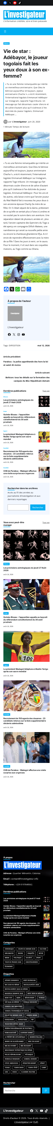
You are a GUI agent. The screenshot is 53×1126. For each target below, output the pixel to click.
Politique (17, 958)
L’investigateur (19, 121)
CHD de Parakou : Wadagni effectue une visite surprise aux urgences (19, 472)
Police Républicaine (13, 1054)
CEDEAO (42, 998)
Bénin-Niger (29, 998)
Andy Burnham (29, 980)
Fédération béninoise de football (19, 1028)
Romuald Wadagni (12, 1059)
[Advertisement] (26, 815)
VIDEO (14, 1072)
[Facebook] (5, 3)
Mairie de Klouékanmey (14, 1041)
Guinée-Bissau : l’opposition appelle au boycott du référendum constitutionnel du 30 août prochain (19, 418)
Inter (5, 411)
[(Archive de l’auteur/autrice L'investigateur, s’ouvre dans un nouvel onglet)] (5, 123)
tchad (7, 1067)
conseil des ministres (13, 1006)
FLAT (35, 1121)
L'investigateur (13, 1110)
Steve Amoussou (11, 1063)
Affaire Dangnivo (12, 980)
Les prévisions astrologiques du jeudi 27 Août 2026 (18, 401)
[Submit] (46, 1090)
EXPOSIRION (9, 1020)
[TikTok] (19, 3)
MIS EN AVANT (26, 1046)
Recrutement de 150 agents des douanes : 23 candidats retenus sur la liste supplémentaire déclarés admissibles (18, 455)
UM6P (44, 1067)
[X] (10, 3)
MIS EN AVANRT (10, 1046)
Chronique (9, 949)
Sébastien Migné (29, 1063)
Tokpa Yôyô (32, 1067)
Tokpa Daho (19, 1067)
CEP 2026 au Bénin (12, 1002)
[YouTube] (15, 3)
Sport (5, 431)
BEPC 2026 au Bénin (35, 993)
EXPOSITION (14, 345)
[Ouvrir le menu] (5, 31)
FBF (32, 1020)
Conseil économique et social (17, 1011)
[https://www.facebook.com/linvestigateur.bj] (31, 1110)
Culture (43, 949)
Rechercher (37, 507)
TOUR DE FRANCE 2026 (13, 962)
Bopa (18, 998)
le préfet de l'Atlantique (15, 1037)
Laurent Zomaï (26, 1033)
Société (5, 448)
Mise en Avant (33, 1041)
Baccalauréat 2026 (31, 985)
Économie (9, 966)
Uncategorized (32, 962)
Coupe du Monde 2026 (26, 949)
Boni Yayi (8, 998)
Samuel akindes (30, 1059)
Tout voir (46, 391)
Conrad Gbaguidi (30, 1002)
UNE (6, 1072)
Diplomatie (9, 953)
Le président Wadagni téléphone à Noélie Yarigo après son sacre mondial (19, 436)
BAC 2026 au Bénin (12, 985)
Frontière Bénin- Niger (14, 1024)
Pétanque (29, 1054)
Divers (6, 43)
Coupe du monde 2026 (13, 1015)
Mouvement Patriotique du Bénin (18, 1050)
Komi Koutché (10, 1033)
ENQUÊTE (31, 953)
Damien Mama (31, 1015)
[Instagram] (18, 334)
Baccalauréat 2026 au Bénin (16, 989)
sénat (42, 1063)
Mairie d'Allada (36, 1037)
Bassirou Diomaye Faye (14, 993)
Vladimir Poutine (28, 1072)
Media (7, 958)
